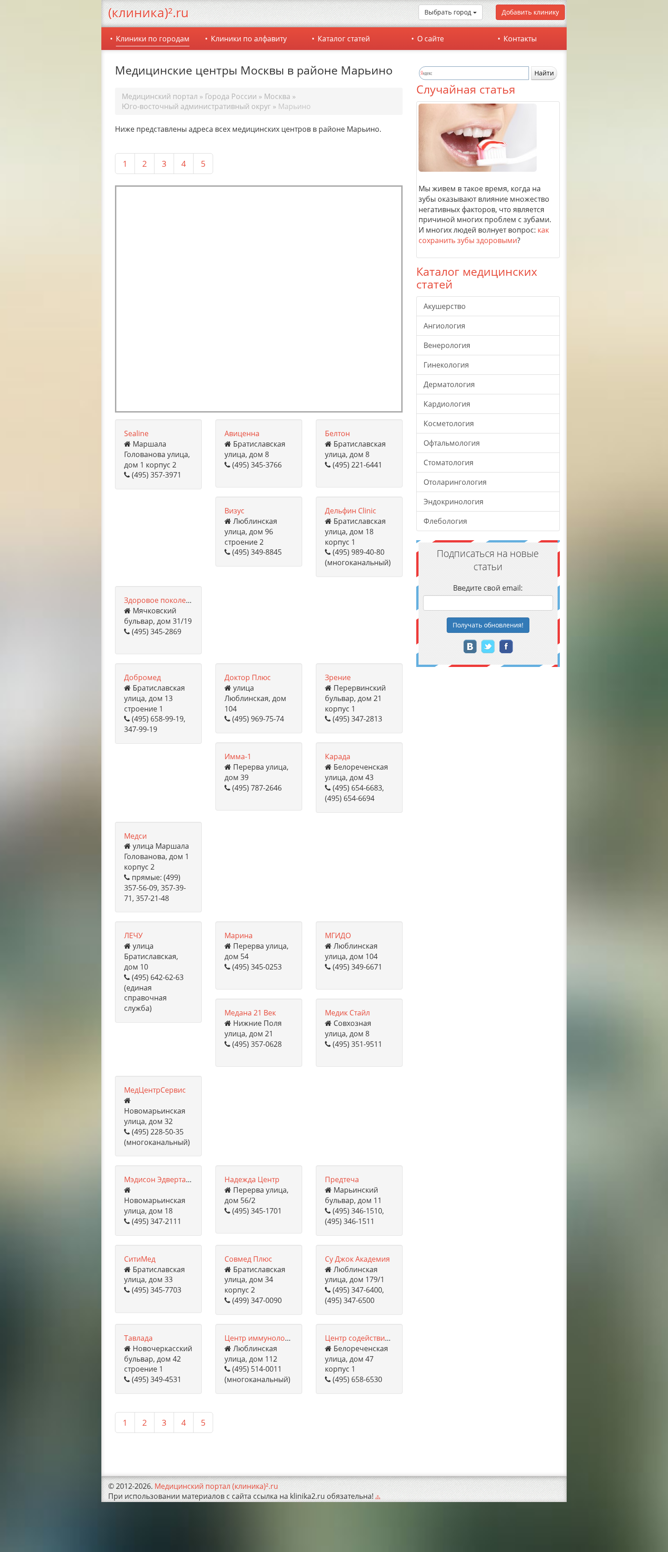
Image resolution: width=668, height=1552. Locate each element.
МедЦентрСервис (155, 1090)
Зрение (338, 677)
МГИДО (338, 935)
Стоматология (449, 463)
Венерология (447, 345)
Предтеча (342, 1179)
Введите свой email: (488, 588)
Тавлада (138, 1338)
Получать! (488, 625)
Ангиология (444, 326)
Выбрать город (448, 12)
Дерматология (449, 384)
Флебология (445, 521)
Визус (234, 511)
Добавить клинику (530, 12)
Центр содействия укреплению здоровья (397, 1338)
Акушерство (445, 306)
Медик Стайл (347, 1013)
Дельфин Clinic (350, 511)
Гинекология (446, 365)
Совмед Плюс (248, 1259)
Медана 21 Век (250, 1013)
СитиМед (139, 1259)
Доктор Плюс (247, 677)
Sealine (136, 433)
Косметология (449, 423)
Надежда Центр (251, 1179)
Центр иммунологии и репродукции (288, 1338)
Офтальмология (452, 443)
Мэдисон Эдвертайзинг (165, 1179)
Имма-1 (237, 756)
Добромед (142, 677)
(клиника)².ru (148, 12)
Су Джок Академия (357, 1259)
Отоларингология (455, 482)
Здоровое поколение (161, 600)
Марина (238, 935)
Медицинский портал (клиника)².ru (216, 1486)
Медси (135, 836)
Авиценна (241, 433)
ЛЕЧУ (133, 935)
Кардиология (447, 404)
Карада (337, 756)
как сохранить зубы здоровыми (484, 235)
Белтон (337, 433)
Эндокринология (454, 502)
